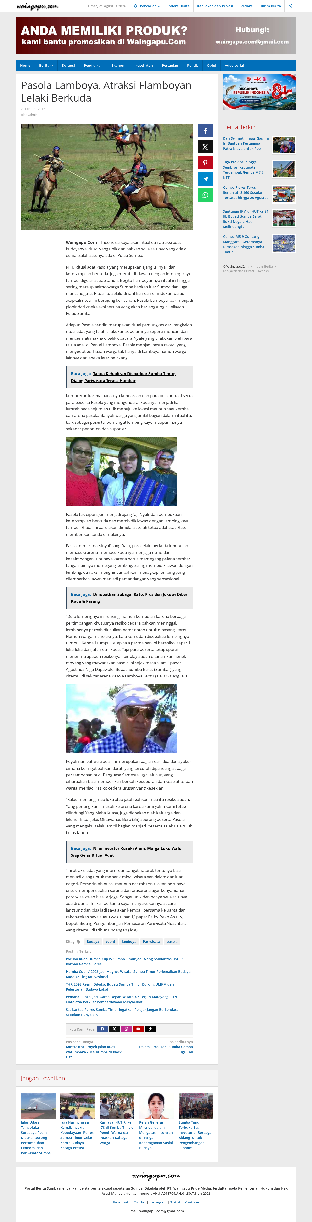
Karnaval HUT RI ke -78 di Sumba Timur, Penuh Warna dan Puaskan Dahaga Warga (116, 1132)
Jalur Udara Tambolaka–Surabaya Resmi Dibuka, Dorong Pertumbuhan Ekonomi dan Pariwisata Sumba (36, 1137)
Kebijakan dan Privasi (238, 271)
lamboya (129, 941)
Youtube (192, 1202)
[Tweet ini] (205, 146)
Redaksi (263, 271)
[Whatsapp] (205, 195)
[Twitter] (114, 1029)
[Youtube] (138, 1029)
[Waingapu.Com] (37, 6)
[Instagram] (126, 1029)
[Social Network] (290, 6)
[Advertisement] (41, 307)
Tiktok (175, 1202)
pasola (172, 941)
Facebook (121, 1202)
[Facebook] (102, 1029)
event (110, 941)
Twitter (140, 1202)
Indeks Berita (263, 266)
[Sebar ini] (205, 130)
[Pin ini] (205, 162)
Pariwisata (151, 941)
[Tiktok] (150, 1029)
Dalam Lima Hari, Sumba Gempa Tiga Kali (166, 1046)
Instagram (158, 1202)
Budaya (93, 941)
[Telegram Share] (205, 179)
